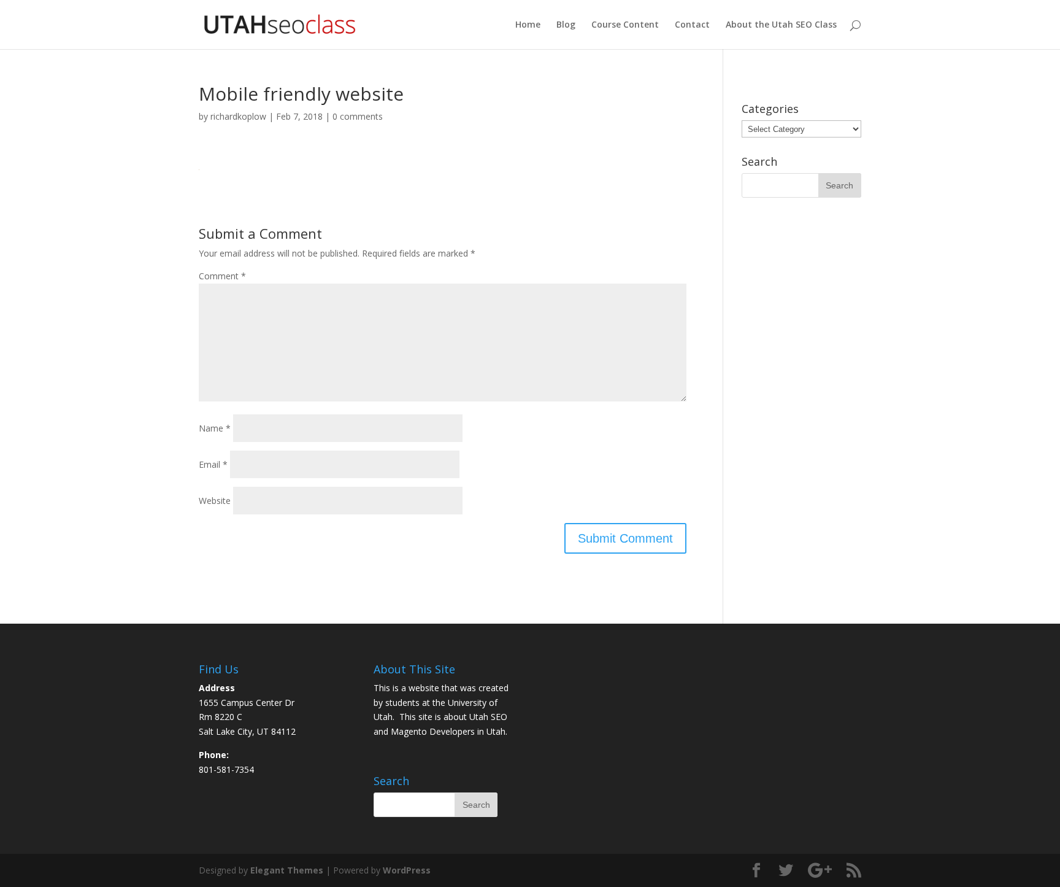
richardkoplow (238, 116)
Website (215, 500)
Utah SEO (488, 716)
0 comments (357, 116)
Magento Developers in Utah (448, 731)
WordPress (407, 870)
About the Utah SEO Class (781, 25)
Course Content (625, 25)
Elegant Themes (286, 870)
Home (527, 25)
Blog (565, 25)
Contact (692, 25)
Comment (222, 276)
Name (215, 428)
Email (213, 464)
